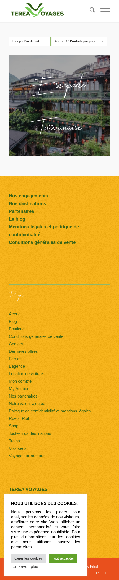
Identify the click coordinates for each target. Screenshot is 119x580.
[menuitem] (89, 11)
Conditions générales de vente (36, 336)
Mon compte (20, 381)
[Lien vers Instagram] (98, 573)
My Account (19, 388)
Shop (13, 426)
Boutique (17, 328)
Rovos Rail (19, 418)
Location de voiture (26, 373)
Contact (16, 343)
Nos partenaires (23, 396)
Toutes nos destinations (30, 433)
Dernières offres (23, 351)
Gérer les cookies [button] (28, 558)
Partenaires (21, 211)
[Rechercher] (89, 11)
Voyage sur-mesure (27, 455)
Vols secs (18, 448)
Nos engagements (28, 195)
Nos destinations (27, 203)
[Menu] (102, 11)
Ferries (15, 358)
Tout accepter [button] (63, 558)
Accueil (15, 314)
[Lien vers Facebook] (106, 573)
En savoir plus (25, 566)
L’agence (17, 366)
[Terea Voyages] (49, 11)
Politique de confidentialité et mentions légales (50, 411)
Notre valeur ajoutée (27, 403)
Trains (14, 440)
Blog (13, 321)
